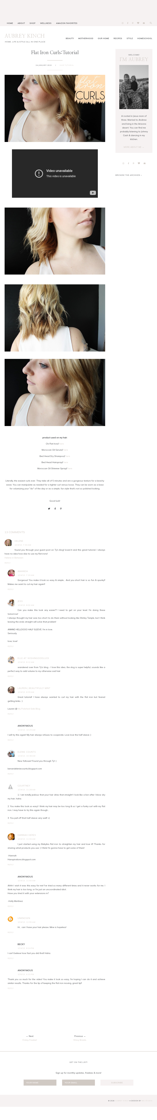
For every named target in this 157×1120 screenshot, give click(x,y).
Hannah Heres (27, 835)
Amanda (23, 571)
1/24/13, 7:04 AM (23, 545)
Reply (8, 563)
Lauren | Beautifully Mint (34, 688)
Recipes (118, 38)
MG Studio (147, 1101)
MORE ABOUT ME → (134, 147)
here (61, 443)
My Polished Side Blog (29, 708)
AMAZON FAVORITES (66, 23)
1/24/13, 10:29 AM (26, 730)
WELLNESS (46, 23)
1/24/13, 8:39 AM (26, 692)
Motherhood (85, 38)
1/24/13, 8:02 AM (26, 605)
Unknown (24, 918)
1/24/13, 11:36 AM (26, 839)
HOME (10, 23)
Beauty (70, 38)
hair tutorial (67, 65)
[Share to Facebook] (55, 508)
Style (130, 38)
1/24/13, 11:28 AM (26, 789)
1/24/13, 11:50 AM (26, 880)
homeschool (144, 38)
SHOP (33, 23)
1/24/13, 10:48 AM (26, 756)
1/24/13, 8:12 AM (26, 662)
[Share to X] (49, 508)
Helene (19, 541)
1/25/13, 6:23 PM (26, 974)
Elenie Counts (27, 752)
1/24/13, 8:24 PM (26, 948)
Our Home (103, 38)
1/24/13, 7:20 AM (26, 575)
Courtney (24, 785)
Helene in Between (14, 557)
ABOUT (21, 23)
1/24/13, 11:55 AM (26, 922)
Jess (20, 601)
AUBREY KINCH (25, 36)
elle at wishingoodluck (33, 658)
